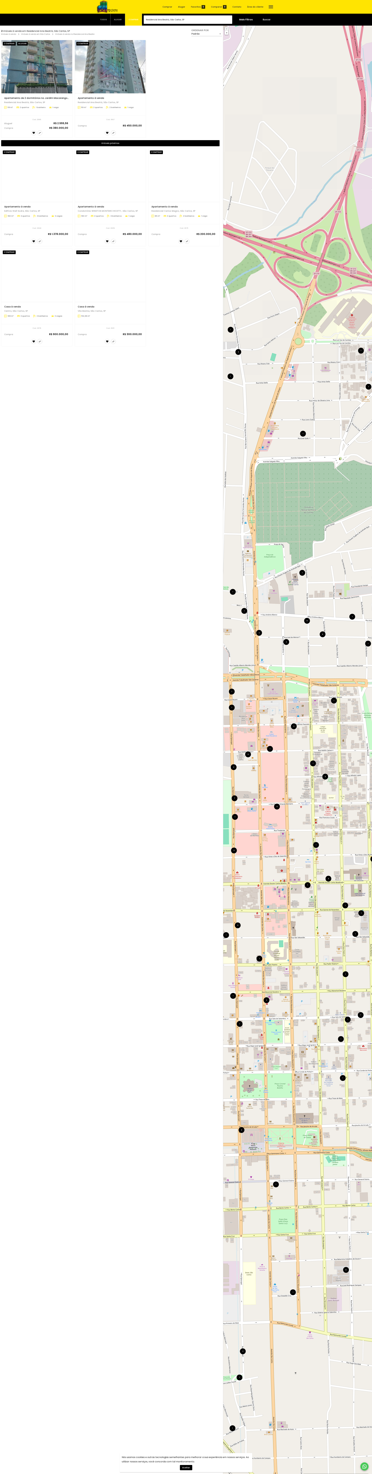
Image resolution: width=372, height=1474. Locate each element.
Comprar (167, 6)
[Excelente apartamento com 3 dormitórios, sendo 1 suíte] (184, 876)
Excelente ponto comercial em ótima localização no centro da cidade (192, 507)
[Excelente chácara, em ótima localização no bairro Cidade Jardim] (110, 976)
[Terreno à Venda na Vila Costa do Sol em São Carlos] (184, 775)
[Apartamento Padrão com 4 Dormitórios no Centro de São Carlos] (36, 475)
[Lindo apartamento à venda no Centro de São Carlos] (184, 575)
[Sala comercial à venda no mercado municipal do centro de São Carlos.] (36, 675)
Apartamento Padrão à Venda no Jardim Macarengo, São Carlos (42, 807)
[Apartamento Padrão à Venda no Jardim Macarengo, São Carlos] (36, 775)
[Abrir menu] (271, 6)
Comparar (218, 6)
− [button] (226, 33)
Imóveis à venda (8, 34)
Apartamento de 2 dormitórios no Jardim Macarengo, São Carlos (43, 98)
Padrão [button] (195, 33)
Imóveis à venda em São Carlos (35, 34)
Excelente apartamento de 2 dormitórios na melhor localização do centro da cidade (201, 407)
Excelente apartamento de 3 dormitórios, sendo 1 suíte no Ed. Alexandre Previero (51, 1107)
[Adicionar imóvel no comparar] (39, 132)
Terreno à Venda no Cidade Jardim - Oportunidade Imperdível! (115, 1107)
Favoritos (197, 6)
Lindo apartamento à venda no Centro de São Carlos (182, 607)
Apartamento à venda (91, 98)
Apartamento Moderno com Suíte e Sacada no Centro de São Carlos (192, 306)
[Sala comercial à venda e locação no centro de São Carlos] (110, 775)
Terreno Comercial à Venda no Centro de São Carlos (35, 907)
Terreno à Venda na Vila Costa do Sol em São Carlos (182, 807)
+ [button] (226, 29)
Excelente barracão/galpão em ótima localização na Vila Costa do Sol (193, 1007)
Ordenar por (200, 30)
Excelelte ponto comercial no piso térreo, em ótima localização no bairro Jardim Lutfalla (130, 407)
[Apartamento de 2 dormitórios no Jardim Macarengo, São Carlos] (36, 66)
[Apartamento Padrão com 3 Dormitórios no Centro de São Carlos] (184, 675)
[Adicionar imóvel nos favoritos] (33, 132)
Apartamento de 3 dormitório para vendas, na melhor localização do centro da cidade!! (130, 907)
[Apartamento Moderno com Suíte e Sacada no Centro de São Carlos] (184, 275)
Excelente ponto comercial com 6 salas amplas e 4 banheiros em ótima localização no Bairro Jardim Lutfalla (68, 607)
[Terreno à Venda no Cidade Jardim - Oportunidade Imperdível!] (110, 1076)
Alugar (181, 6)
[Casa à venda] (36, 275)
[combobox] (188, 19)
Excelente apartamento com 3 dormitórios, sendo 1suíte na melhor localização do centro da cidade (137, 607)
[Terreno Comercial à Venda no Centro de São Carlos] (36, 876)
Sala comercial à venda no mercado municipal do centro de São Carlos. (47, 707)
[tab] (103, 20)
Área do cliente (255, 6)
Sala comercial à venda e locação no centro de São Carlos (112, 807)
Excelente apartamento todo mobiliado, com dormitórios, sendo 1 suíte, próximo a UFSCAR (131, 507)
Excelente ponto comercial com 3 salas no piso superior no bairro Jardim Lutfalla (52, 407)
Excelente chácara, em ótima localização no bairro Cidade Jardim (117, 1007)
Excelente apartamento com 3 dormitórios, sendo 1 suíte (184, 907)
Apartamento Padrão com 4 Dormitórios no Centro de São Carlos (43, 507)
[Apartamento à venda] (110, 66)
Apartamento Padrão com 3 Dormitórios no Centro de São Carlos (190, 707)
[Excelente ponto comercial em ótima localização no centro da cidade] (184, 475)
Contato (236, 6)
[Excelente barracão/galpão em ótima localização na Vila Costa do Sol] (184, 976)
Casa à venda (12, 306)
